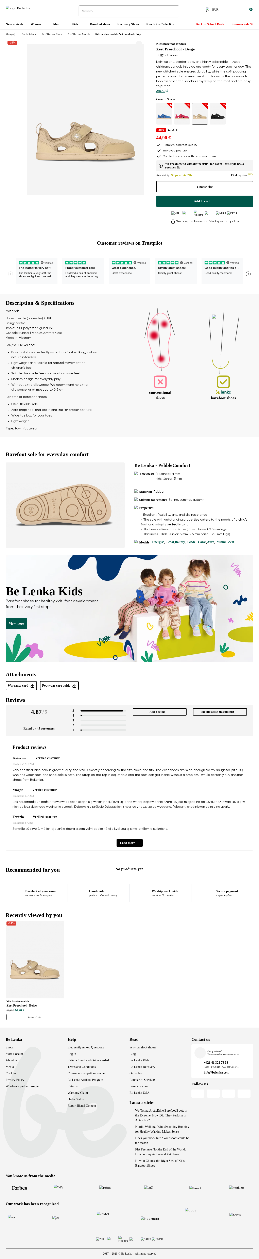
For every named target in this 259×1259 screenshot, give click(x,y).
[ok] (173, 11)
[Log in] (239, 10)
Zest (231, 542)
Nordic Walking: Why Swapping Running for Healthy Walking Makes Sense (162, 1129)
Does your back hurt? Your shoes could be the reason (162, 1140)
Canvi (202, 542)
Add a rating (157, 711)
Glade (191, 542)
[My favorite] (229, 10)
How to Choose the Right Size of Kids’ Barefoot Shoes (160, 1163)
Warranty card (18, 685)
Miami (221, 542)
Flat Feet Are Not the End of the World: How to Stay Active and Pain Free (160, 1152)
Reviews (15, 700)
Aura (210, 542)
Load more (127, 843)
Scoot (170, 542)
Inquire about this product (217, 711)
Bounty (180, 542)
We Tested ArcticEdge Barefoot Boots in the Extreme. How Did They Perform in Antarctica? (161, 1115)
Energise (158, 542)
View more (16, 623)
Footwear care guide (56, 685)
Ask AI (160, 90)
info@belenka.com (216, 1072)
